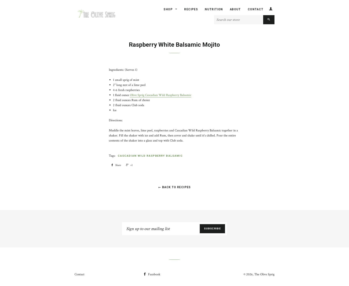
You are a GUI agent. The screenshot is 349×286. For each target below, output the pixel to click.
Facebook (153, 274)
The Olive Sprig (264, 274)
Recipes (191, 9)
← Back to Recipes (174, 187)
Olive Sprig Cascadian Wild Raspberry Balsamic (160, 95)
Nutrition (214, 9)
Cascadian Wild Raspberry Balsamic (150, 155)
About (235, 9)
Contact (256, 9)
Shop (168, 9)
